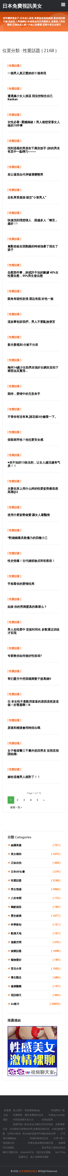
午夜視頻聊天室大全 (23, 1119)
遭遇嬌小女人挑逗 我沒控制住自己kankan (30, 97)
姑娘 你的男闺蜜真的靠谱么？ (27, 606)
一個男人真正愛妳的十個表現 (27, 73)
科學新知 (35, 924)
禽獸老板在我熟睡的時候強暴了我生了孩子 (33, 248)
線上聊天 (17, 1110)
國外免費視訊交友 (34, 1115)
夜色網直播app (32, 1110)
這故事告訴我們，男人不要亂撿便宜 (31, 321)
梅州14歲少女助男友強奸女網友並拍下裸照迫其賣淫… (33, 369)
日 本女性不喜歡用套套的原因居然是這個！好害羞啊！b (33, 703)
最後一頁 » (16, 807)
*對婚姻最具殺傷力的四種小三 (28, 538)
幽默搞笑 (35, 906)
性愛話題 (14, 65)
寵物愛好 (35, 959)
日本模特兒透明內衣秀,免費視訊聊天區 (29, 1129)
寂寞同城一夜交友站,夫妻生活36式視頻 (33, 1124)
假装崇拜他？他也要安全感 (25, 439)
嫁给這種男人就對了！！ (24, 777)
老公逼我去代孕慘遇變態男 (25, 174)
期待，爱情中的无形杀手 (24, 393)
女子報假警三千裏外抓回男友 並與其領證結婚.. (33, 752)
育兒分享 (35, 968)
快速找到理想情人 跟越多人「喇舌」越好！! (33, 221)
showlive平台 (27, 1152)
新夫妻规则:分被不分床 (23, 344)
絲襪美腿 (35, 845)
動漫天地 (35, 933)
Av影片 (35, 1003)
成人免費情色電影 (39, 1157)
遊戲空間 (35, 942)
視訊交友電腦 (43, 1152)
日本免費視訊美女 (28, 1171)
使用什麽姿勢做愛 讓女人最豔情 (29, 515)
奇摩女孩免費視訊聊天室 (40, 1143)
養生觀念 (35, 977)
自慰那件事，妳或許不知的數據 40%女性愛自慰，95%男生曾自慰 (33, 274)
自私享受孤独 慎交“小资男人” (27, 197)
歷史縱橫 (35, 915)
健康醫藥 (35, 986)
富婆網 (7, 1110)
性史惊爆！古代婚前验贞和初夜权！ (31, 560)
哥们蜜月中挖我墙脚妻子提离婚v (29, 678)
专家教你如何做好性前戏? (25, 655)
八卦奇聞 (35, 898)
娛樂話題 (35, 951)
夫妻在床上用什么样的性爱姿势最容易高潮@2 (33, 490)
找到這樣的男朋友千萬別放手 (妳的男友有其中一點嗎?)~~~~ (34, 149)
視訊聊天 (35, 995)
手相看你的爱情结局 (21, 583)
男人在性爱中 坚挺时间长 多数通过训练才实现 (33, 631)
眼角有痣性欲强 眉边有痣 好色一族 (30, 298)
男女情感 (35, 889)
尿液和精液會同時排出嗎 (24, 727)
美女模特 (35, 854)
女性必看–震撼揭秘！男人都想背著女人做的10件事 (34, 123)
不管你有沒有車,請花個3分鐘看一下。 (33, 416)
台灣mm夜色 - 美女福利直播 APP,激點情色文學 (31, 1133)
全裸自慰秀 (47, 1119)
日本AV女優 (35, 871)
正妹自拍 (35, 862)
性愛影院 (17, 1115)
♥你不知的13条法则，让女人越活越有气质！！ (34, 464)
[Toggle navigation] (63, 4)
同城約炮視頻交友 (39, 1138)
